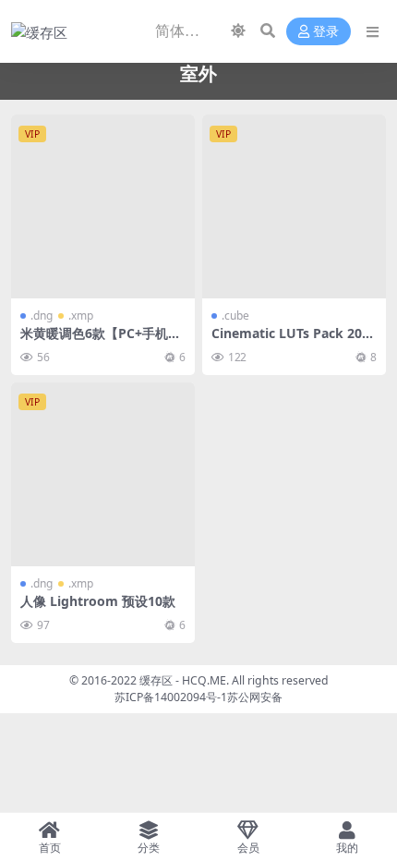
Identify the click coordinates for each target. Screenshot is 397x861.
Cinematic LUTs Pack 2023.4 (290, 341)
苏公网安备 (255, 697)
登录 (326, 32)
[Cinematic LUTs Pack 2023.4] (294, 206)
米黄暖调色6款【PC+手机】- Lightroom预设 (103, 341)
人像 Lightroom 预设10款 (97, 601)
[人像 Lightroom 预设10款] (103, 474)
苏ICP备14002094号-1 (170, 697)
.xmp (80, 315)
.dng (41, 315)
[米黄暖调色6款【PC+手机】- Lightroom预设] (103, 206)
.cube (235, 315)
